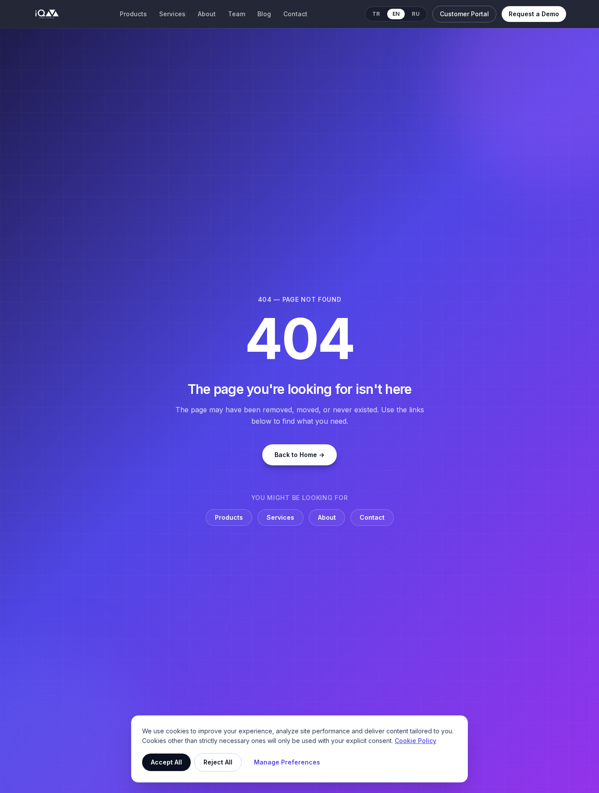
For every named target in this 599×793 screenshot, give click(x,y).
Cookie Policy (415, 740)
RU (416, 14)
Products (133, 14)
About (207, 14)
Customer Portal (464, 14)
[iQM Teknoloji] (47, 14)
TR (376, 14)
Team (236, 14)
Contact (295, 14)
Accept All (166, 762)
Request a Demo (534, 14)
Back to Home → (299, 454)
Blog (264, 14)
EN (396, 14)
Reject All (217, 762)
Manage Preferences (287, 762)
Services (172, 14)
